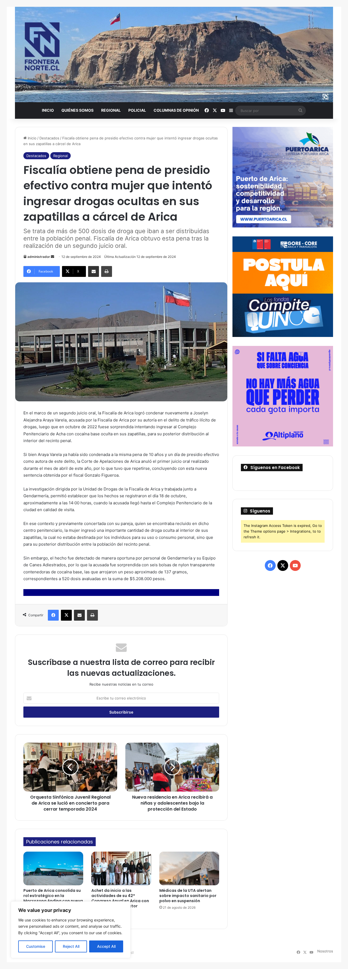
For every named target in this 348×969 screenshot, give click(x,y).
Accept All (106, 946)
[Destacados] (174, 54)
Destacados (49, 138)
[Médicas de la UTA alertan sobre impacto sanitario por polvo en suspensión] (189, 868)
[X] (66, 615)
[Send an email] (52, 257)
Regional (111, 110)
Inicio (48, 110)
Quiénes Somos (77, 110)
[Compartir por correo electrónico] (93, 271)
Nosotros (325, 951)
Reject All (71, 946)
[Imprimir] (106, 271)
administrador (38, 257)
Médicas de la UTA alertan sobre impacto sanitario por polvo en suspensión (187, 896)
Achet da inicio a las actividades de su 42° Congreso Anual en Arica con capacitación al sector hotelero (120, 901)
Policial (137, 110)
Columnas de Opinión (176, 110)
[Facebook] (53, 615)
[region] (70, 929)
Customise (35, 946)
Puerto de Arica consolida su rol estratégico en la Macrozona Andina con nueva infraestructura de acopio (53, 898)
